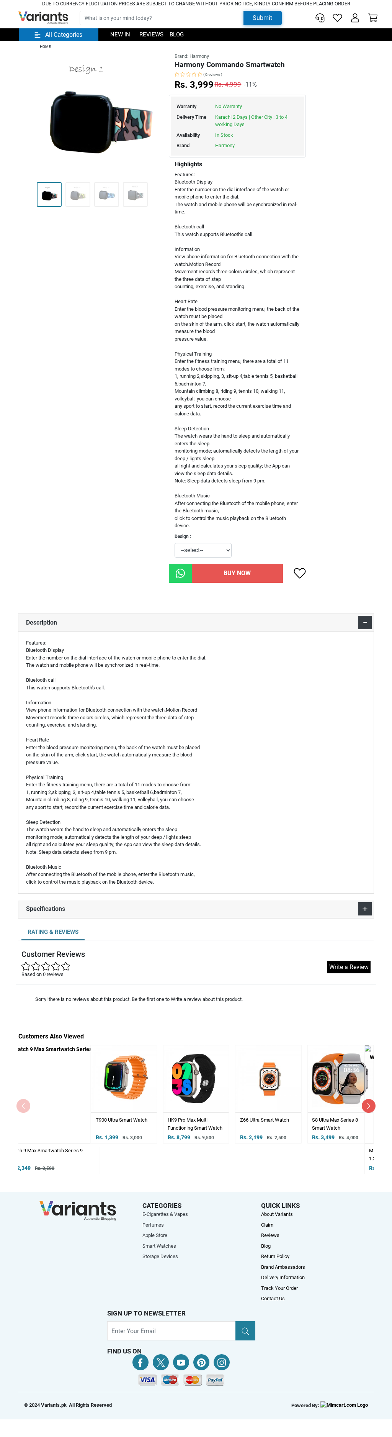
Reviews (151, 34)
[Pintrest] (201, 1362)
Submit (262, 17)
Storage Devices (160, 1256)
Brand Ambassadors (283, 1267)
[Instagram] (222, 1362)
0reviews (212, 74)
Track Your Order (279, 1288)
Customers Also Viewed (51, 1036)
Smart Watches (159, 1246)
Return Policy (275, 1256)
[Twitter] (161, 1362)
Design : (183, 536)
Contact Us (273, 1298)
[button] (355, 17)
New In (120, 34)
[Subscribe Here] (245, 1330)
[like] (300, 573)
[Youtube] (181, 1362)
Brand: (192, 56)
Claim (267, 1225)
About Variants (277, 1214)
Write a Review (349, 967)
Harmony (225, 145)
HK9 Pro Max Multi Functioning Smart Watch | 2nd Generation (123, 1128)
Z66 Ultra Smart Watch (192, 1120)
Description (41, 622)
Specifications (45, 908)
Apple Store (154, 1235)
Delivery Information (283, 1277)
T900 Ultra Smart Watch (49, 1120)
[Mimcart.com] (344, 1405)
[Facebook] (140, 1362)
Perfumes (153, 1225)
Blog (177, 34)
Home (45, 46)
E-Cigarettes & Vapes (165, 1214)
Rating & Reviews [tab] (53, 931)
